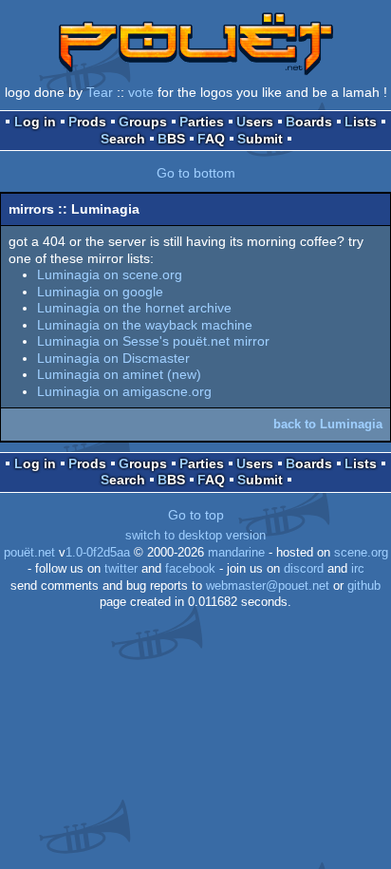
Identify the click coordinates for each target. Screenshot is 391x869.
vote (141, 92)
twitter (121, 569)
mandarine (236, 552)
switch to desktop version (195, 535)
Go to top (196, 514)
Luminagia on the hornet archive (134, 307)
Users (254, 121)
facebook (190, 569)
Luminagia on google (100, 291)
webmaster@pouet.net (267, 586)
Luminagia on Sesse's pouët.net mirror (153, 341)
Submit (260, 138)
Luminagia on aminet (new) (119, 374)
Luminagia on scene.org (109, 274)
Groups (143, 121)
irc (357, 569)
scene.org (361, 552)
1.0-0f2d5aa (97, 552)
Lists (360, 121)
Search (123, 138)
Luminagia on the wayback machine (144, 324)
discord (304, 569)
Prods (87, 121)
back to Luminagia (327, 424)
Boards (309, 121)
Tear (99, 92)
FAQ (211, 138)
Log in (35, 121)
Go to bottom (196, 172)
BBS (171, 138)
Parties (201, 121)
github (364, 586)
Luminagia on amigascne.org (124, 391)
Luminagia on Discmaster (113, 358)
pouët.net (29, 552)
